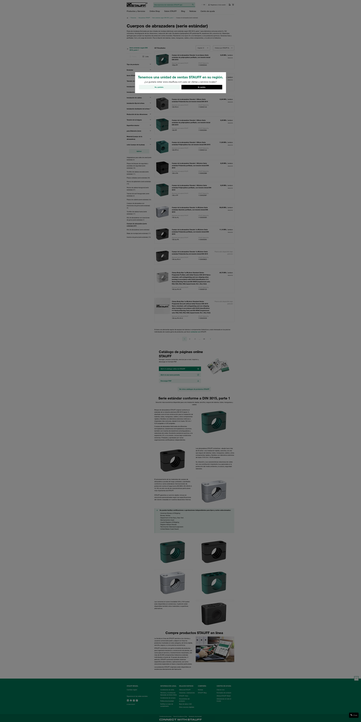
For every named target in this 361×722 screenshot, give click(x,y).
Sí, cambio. (202, 87)
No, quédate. (159, 87)
